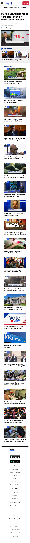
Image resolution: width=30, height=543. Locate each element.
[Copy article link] (10, 28)
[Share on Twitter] (8, 28)
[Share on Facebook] (6, 28)
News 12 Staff (4, 23)
